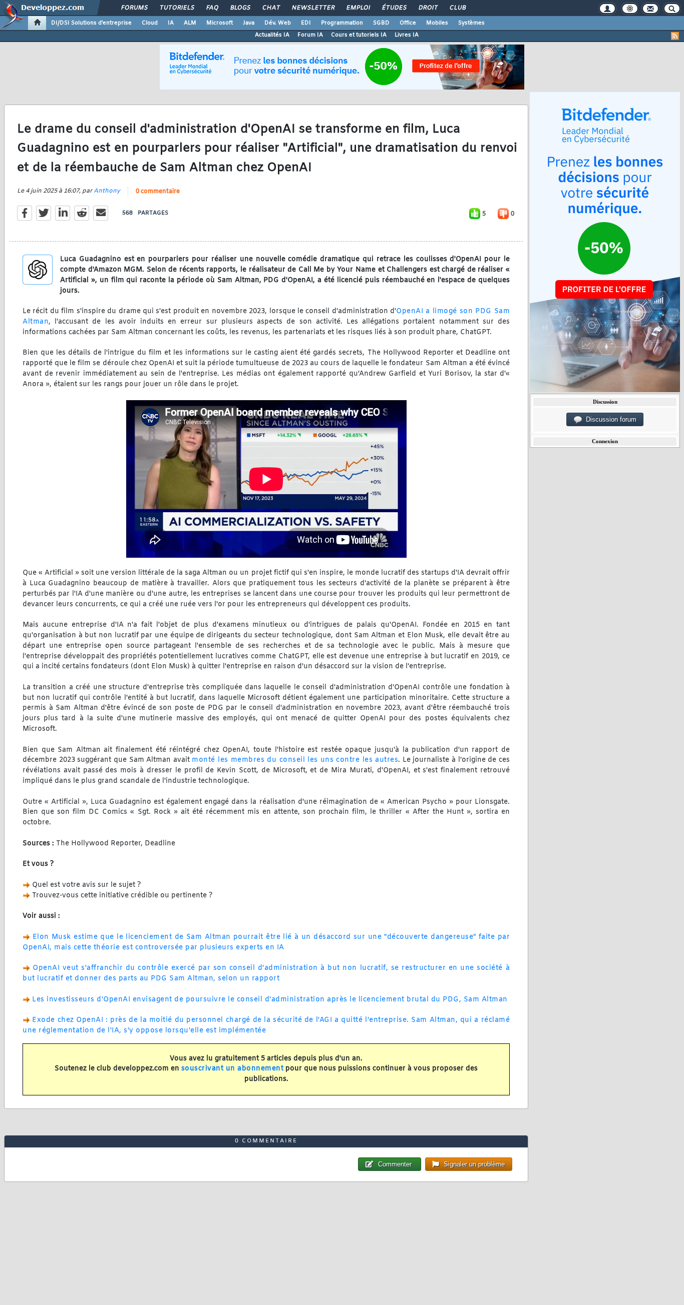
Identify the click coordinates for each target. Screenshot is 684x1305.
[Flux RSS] (675, 36)
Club (457, 8)
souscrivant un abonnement (232, 1068)
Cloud (150, 23)
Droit (427, 8)
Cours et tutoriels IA (359, 35)
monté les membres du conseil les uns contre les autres (295, 760)
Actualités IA (272, 35)
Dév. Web (277, 23)
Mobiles (437, 23)
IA (171, 23)
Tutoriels (176, 8)
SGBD (381, 23)
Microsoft (219, 23)
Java (248, 23)
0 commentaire (158, 192)
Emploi (358, 8)
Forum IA (310, 35)
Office (408, 23)
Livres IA (407, 35)
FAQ (212, 8)
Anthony (107, 191)
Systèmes (471, 23)
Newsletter (312, 8)
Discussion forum (609, 419)
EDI (306, 23)
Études (394, 8)
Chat (270, 8)
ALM (190, 23)
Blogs (240, 8)
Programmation (342, 23)
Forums (134, 8)
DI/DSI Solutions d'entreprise (91, 23)
